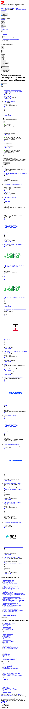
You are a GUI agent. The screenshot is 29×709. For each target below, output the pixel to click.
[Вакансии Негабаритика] (16, 327)
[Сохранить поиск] (2, 51)
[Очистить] (2, 47)
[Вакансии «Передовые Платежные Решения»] (16, 537)
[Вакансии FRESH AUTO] (16, 393)
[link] (3, 24)
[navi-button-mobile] (2, 31)
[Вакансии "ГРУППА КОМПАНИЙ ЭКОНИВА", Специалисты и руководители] (16, 256)
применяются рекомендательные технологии (12, 695)
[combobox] (7, 44)
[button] (2, 27)
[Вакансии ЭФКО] (16, 227)
